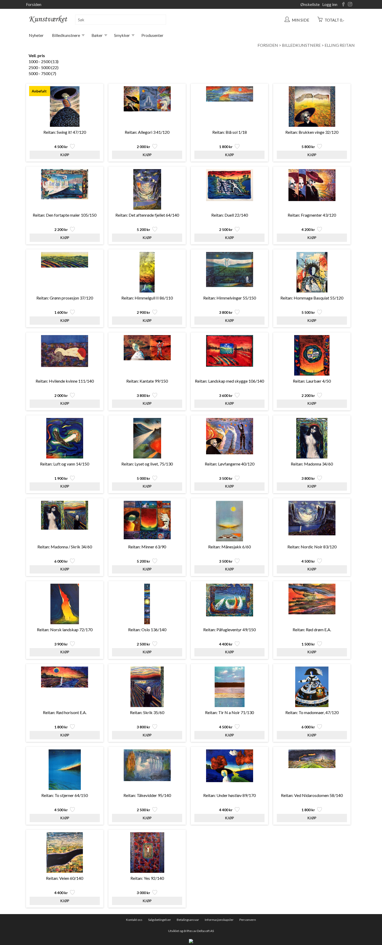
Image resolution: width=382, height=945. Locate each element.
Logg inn (329, 4)
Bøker (97, 35)
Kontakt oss (134, 920)
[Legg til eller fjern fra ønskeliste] (72, 147)
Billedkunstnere (66, 35)
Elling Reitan (340, 45)
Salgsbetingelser (159, 920)
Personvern (247, 920)
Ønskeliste (310, 4)
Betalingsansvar (188, 920)
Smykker (122, 35)
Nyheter (36, 35)
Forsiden (33, 4)
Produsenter (152, 35)
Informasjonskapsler (219, 920)
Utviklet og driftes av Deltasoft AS (191, 931)
